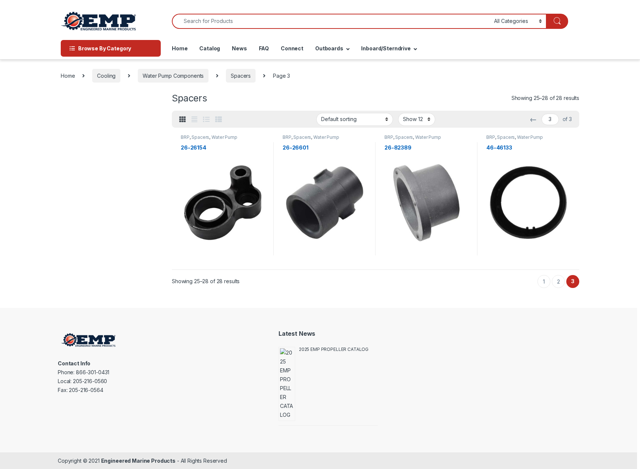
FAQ (264, 48)
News (239, 48)
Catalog (209, 48)
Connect (292, 48)
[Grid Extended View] (194, 119)
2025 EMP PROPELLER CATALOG (334, 349)
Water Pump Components (173, 76)
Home (179, 48)
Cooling (106, 76)
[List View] (206, 119)
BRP (185, 137)
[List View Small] (218, 119)
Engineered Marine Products (138, 461)
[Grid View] (182, 119)
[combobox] (331, 21)
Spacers (241, 76)
